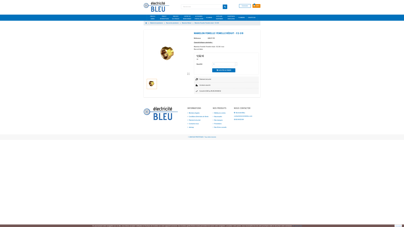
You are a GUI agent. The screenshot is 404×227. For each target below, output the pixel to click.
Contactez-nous (194, 124)
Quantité (199, 64)
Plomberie (242, 17)
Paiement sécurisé (195, 120)
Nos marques (218, 120)
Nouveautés (218, 116)
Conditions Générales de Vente (199, 116)
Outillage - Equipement (219, 17)
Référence (197, 38)
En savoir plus (297, 226)
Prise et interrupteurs (164, 17)
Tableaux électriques (175, 17)
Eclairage (209, 17)
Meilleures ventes (220, 113)
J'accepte (398, 226)
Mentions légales (194, 113)
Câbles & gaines (152, 17)
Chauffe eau (252, 17)
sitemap (191, 127)
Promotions (218, 124)
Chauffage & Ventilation (231, 17)
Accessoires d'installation (199, 17)
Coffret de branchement (187, 17)
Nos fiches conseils (220, 127)
